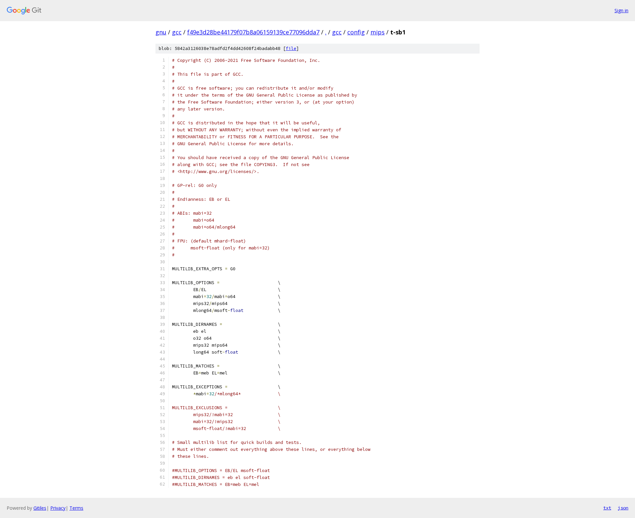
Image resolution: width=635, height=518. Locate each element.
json (623, 508)
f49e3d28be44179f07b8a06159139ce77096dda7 (253, 32)
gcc (177, 32)
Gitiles (39, 508)
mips (377, 32)
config (356, 32)
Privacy (57, 508)
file (291, 48)
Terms (76, 508)
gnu (160, 32)
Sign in (621, 10)
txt (607, 508)
